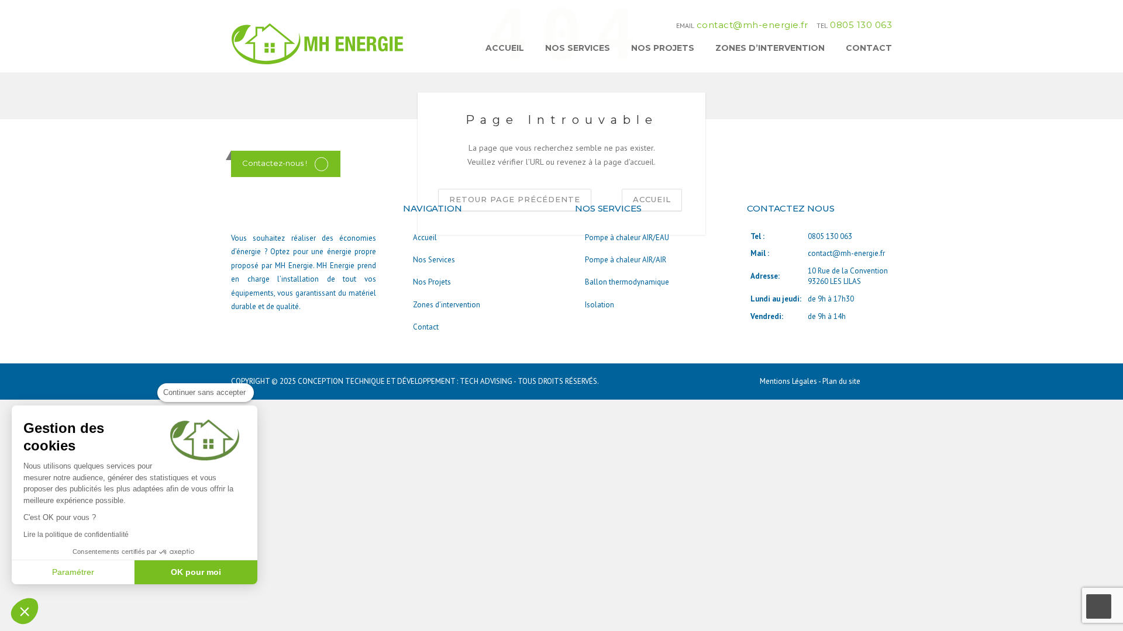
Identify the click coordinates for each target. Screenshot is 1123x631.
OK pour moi (196, 572)
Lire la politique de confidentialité (76, 535)
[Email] (321, 163)
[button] (25, 611)
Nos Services (577, 48)
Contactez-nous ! (274, 163)
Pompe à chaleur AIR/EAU (627, 237)
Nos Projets (662, 48)
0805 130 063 (861, 24)
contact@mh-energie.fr (752, 24)
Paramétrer (73, 572)
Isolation (599, 305)
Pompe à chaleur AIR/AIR (625, 260)
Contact (869, 48)
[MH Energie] (319, 43)
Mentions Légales (789, 381)
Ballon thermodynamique (627, 282)
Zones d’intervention (770, 48)
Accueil (504, 48)
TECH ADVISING (486, 381)
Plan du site (841, 381)
